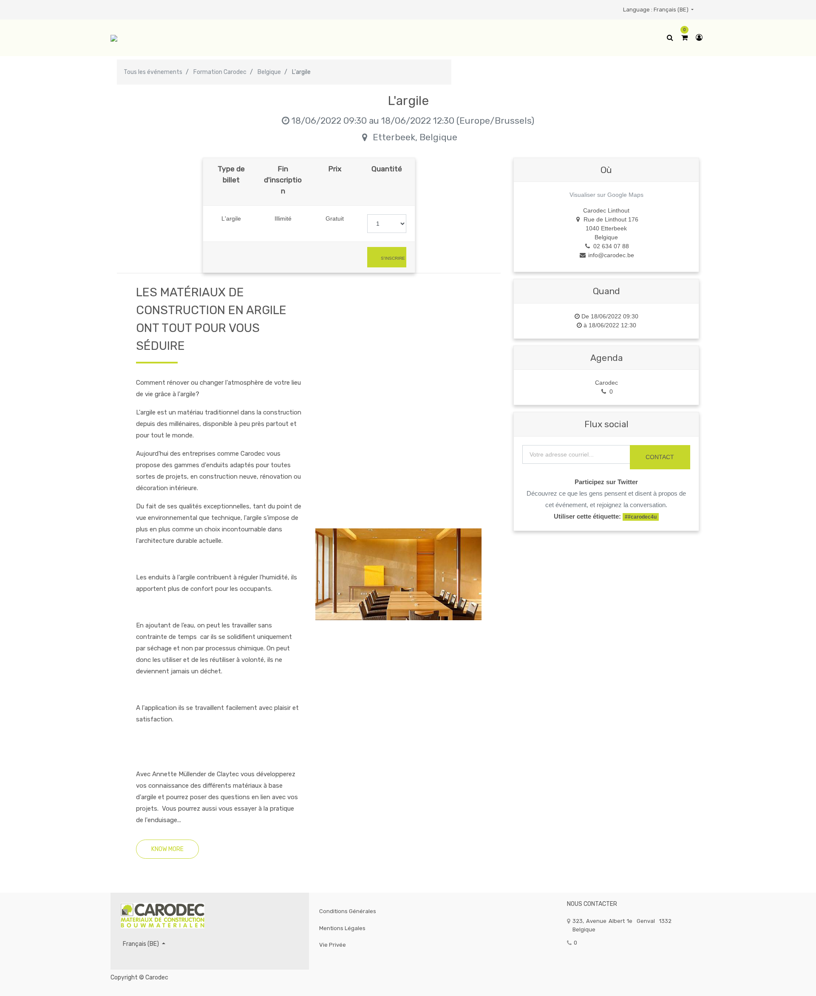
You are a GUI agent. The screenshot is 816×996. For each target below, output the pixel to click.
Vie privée (332, 945)
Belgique (269, 72)
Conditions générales (347, 911)
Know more (167, 849)
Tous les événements (153, 72)
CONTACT (660, 457)
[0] (684, 38)
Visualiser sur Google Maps (606, 194)
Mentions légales (342, 928)
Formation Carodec (219, 72)
